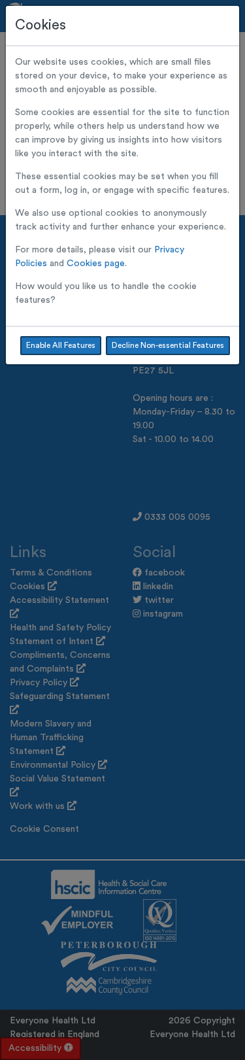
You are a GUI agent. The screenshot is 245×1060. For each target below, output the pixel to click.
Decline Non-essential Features (168, 345)
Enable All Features (60, 345)
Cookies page (96, 263)
